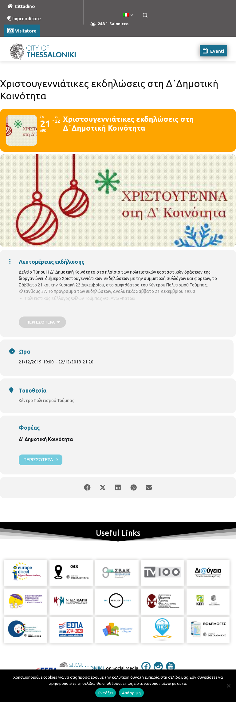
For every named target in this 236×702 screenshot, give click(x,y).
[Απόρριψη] (228, 686)
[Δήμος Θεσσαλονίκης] (46, 51)
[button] (145, 15)
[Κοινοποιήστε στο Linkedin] (118, 487)
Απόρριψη (131, 693)
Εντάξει (105, 693)
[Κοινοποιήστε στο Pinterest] (133, 487)
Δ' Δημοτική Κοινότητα (46, 439)
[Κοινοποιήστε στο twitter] (102, 487)
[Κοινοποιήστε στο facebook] (87, 487)
